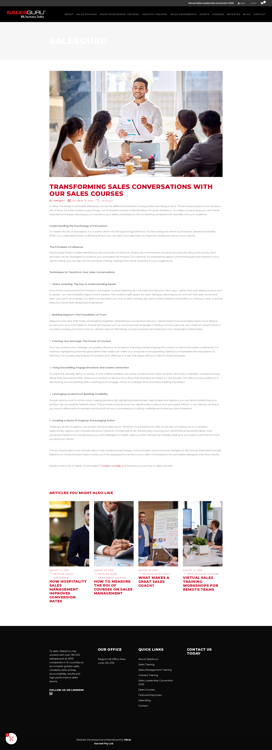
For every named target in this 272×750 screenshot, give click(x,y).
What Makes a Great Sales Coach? (153, 582)
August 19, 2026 (148, 570)
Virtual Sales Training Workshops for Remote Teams (200, 584)
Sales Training (209, 574)
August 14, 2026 (193, 570)
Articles (107, 201)
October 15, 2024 (83, 201)
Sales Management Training (155, 669)
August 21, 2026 (59, 570)
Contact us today (111, 465)
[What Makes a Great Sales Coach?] (158, 533)
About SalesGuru (148, 659)
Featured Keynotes (150, 694)
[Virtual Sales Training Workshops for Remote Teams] (203, 533)
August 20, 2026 (104, 570)
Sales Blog (144, 700)
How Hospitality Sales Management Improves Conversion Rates (68, 591)
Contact (143, 705)
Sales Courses (146, 689)
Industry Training (148, 675)
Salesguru (59, 200)
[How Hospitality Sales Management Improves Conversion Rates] (69, 533)
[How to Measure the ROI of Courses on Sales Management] (114, 533)
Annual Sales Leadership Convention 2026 (211, 3)
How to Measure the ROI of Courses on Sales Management (113, 587)
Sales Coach (163, 574)
